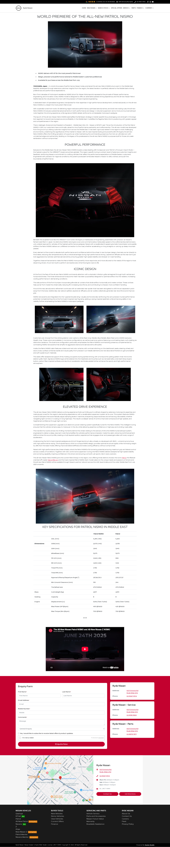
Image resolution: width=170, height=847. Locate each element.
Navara (19, 824)
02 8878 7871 (132, 734)
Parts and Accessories (96, 816)
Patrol (124, 458)
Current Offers (57, 821)
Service (126, 8)
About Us (126, 814)
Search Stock (103, 8)
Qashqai (19, 814)
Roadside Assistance (95, 824)
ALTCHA (101, 737)
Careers (125, 819)
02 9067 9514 (141, 2)
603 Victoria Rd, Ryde (126, 2)
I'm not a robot (28, 738)
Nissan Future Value (95, 819)
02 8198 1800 (132, 715)
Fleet (124, 821)
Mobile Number (24, 709)
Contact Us (107, 794)
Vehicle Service (92, 814)
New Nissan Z (21, 832)
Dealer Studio (149, 845)
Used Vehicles (57, 819)
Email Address (23, 700)
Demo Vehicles (57, 816)
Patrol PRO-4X (53, 460)
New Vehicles (56, 814)
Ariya (18, 829)
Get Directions (130, 794)
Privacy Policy (128, 824)
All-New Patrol (22, 821)
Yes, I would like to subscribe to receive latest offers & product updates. (46, 733)
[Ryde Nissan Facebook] (148, 2)
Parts (134, 8)
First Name (22, 692)
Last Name (66, 692)
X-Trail (18, 816)
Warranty (90, 821)
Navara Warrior (22, 837)
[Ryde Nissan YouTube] (153, 2)
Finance (140, 8)
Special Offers (116, 8)
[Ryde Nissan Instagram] (150, 2)
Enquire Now (61, 744)
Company (148, 8)
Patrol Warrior (22, 834)
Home (84, 8)
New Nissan (91, 8)
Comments (22, 717)
